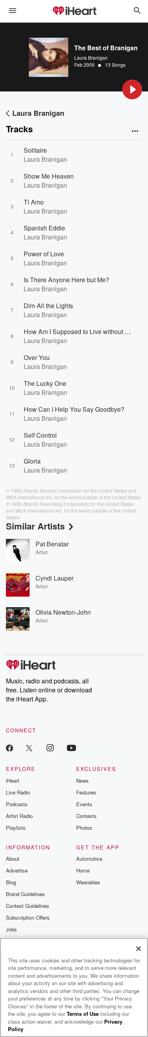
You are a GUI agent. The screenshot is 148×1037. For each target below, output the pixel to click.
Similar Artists (35, 526)
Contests (86, 816)
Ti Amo (34, 201)
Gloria (32, 461)
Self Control (40, 435)
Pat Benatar (52, 543)
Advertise (17, 870)
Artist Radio (19, 816)
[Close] (138, 948)
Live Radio (18, 792)
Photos (84, 827)
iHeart (12, 780)
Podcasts (17, 804)
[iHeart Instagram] (50, 747)
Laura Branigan (91, 57)
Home (83, 870)
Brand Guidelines (25, 894)
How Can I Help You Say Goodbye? (74, 409)
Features (86, 792)
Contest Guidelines (27, 905)
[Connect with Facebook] (9, 747)
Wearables (88, 882)
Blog (11, 882)
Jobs (11, 929)
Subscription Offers (28, 917)
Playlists (16, 827)
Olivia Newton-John (63, 612)
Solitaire (35, 150)
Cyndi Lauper (54, 577)
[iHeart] (74, 11)
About (12, 858)
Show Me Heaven (49, 176)
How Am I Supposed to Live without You (80, 331)
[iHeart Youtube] (71, 747)
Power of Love (44, 253)
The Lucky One (45, 383)
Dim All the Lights (48, 305)
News (82, 780)
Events (84, 804)
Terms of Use (83, 1013)
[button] (132, 89)
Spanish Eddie (44, 227)
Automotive (89, 858)
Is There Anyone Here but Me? (66, 279)
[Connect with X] (29, 747)
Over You (37, 357)
